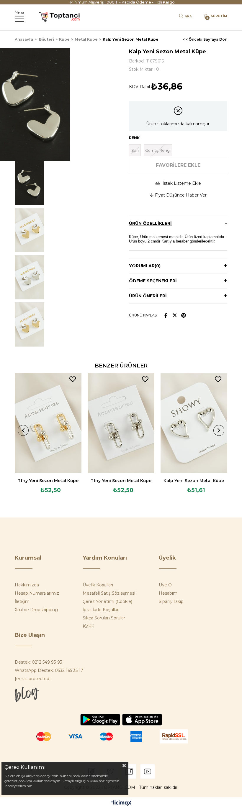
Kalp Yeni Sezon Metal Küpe (193, 480)
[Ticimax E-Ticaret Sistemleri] (121, 803)
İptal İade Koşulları (101, 609)
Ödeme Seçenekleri (153, 280)
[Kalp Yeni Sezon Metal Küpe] (193, 423)
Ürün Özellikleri (150, 223)
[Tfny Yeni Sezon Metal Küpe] (48, 423)
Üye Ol (166, 585)
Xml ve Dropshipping (36, 609)
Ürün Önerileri (148, 296)
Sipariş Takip (171, 601)
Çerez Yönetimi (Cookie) (107, 601)
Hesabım (168, 593)
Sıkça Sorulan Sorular (104, 618)
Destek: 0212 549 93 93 (38, 662)
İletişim (22, 601)
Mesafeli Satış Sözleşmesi (109, 593)
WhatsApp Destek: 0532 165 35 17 (49, 670)
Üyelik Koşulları (98, 585)
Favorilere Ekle (72, 379)
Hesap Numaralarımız (37, 593)
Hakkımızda (27, 585)
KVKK (88, 626)
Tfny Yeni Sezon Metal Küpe (48, 480)
